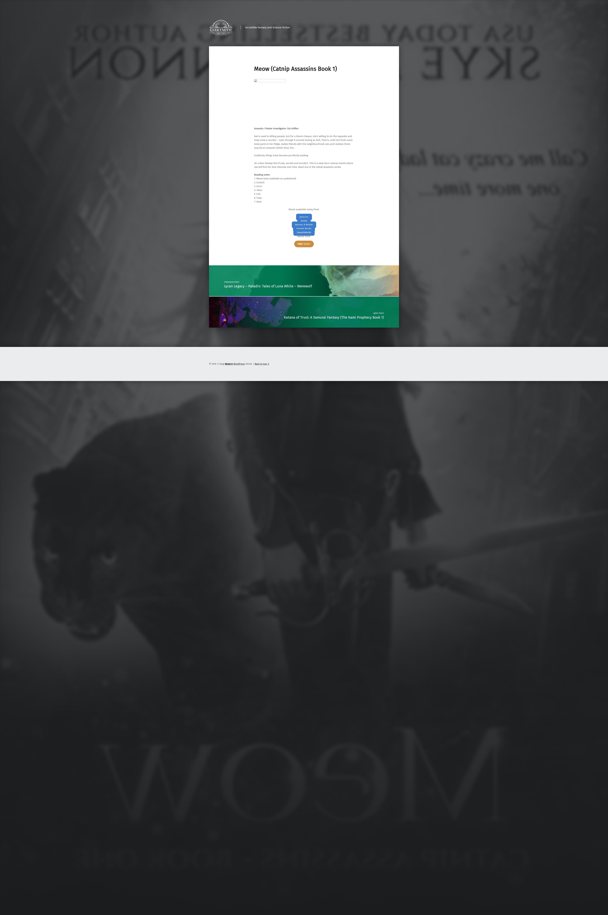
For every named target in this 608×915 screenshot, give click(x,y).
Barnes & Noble (304, 224)
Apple (304, 220)
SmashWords (304, 232)
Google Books (304, 228)
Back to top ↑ (262, 363)
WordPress (239, 363)
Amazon (303, 217)
